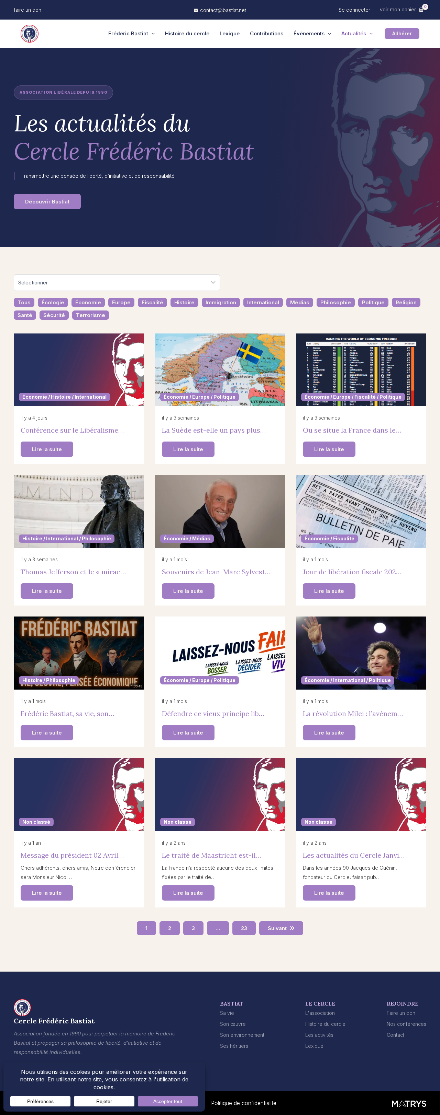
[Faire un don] (401, 1013)
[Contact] (395, 1035)
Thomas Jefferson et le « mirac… (73, 571)
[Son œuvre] (233, 1024)
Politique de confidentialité (243, 1103)
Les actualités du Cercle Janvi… (354, 855)
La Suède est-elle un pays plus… (214, 430)
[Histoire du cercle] (325, 1024)
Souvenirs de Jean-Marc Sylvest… (216, 571)
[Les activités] (319, 1035)
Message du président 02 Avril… (72, 855)
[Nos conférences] (406, 1024)
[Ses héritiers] (234, 1046)
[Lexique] (314, 1046)
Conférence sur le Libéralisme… (72, 430)
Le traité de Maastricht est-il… (211, 855)
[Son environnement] (242, 1035)
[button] (27, 9)
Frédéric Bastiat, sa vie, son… (67, 713)
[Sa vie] (227, 1013)
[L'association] (320, 1013)
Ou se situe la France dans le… (352, 430)
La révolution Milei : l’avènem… (353, 713)
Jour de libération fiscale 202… (352, 571)
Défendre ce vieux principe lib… (213, 713)
